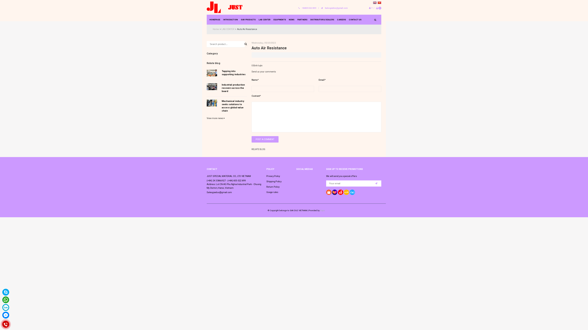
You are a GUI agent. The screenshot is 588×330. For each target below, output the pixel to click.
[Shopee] (329, 192)
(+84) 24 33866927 (216, 180)
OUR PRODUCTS (248, 20)
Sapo (322, 210)
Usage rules (272, 192)
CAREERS (341, 20)
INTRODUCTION (230, 20)
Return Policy (273, 187)
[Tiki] (352, 192)
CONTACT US (355, 20)
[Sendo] (340, 192)
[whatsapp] (5, 299)
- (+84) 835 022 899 (236, 180)
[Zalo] (5, 307)
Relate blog (213, 63)
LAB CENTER (265, 20)
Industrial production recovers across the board (233, 88)
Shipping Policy (274, 181)
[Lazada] (334, 192)
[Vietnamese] (379, 3)
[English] (375, 3)
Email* (322, 80)
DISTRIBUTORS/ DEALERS (322, 20)
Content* (256, 96)
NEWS (291, 20)
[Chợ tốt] (346, 192)
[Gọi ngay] (5, 324)
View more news (215, 118)
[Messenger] (5, 315)
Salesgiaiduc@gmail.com (336, 8)
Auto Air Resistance (269, 48)
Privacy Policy (273, 176)
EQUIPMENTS (279, 20)
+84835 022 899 (309, 8)
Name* (255, 80)
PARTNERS (302, 20)
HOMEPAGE (214, 20)
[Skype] (5, 292)
